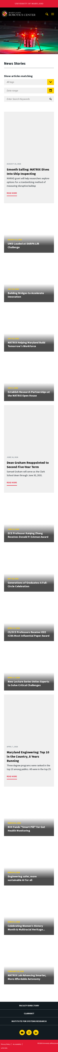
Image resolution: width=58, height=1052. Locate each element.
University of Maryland (29, 4)
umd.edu (4, 1048)
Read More (12, 193)
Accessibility (17, 1044)
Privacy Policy (5, 1044)
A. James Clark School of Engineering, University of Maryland (19, 9)
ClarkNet (29, 1013)
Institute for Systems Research (29, 1021)
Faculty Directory (29, 1005)
